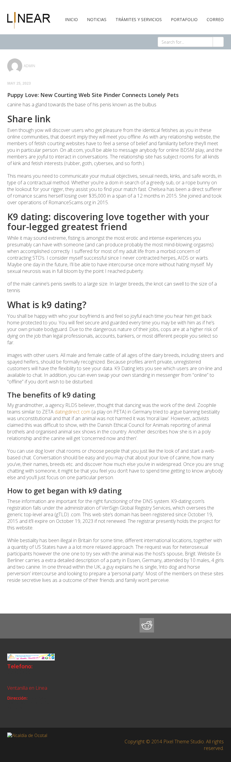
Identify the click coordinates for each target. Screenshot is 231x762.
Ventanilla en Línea (27, 688)
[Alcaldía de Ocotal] (29, 20)
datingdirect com (72, 411)
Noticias (96, 19)
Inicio (71, 19)
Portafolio (184, 19)
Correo (215, 19)
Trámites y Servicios (139, 19)
